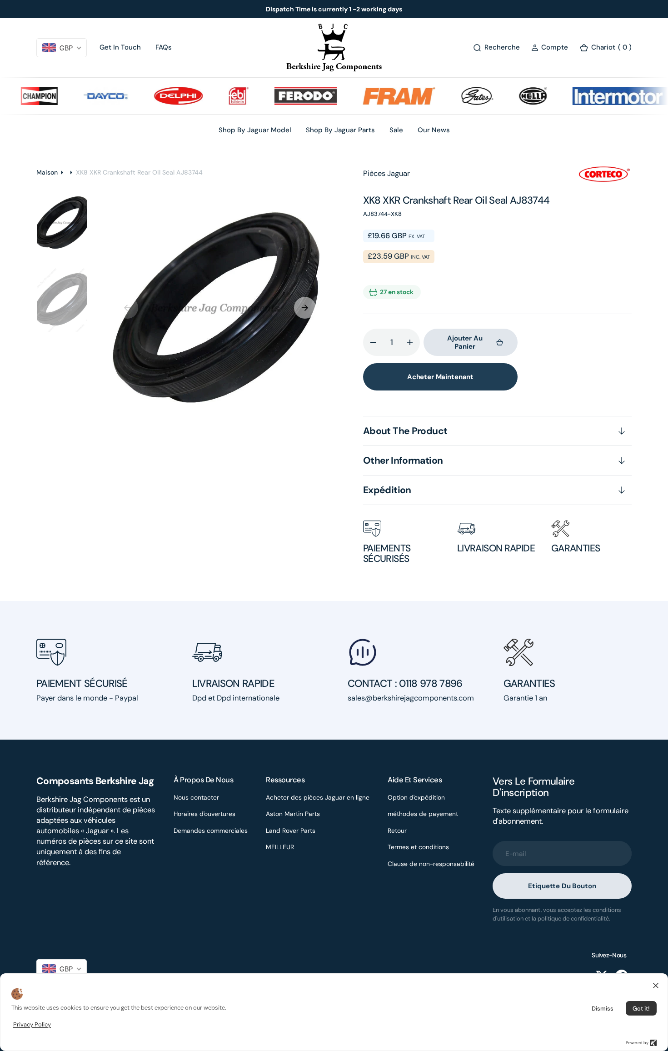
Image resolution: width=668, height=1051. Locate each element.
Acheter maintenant (440, 376)
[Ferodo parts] (289, 96)
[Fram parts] (382, 96)
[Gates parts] (461, 96)
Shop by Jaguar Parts (340, 130)
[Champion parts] (23, 96)
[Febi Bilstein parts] (222, 96)
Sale (396, 130)
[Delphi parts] (162, 96)
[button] (549, 47)
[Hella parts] (517, 96)
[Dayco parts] (89, 96)
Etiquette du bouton (562, 886)
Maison (47, 172)
